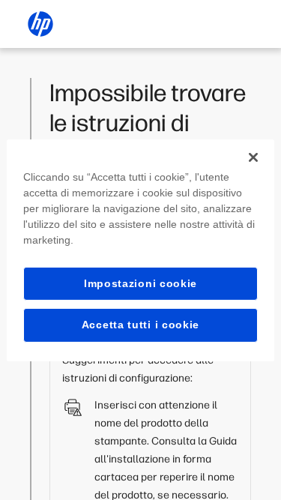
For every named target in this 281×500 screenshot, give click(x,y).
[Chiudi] (253, 156)
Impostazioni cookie (140, 283)
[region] (140, 250)
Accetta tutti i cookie (140, 325)
